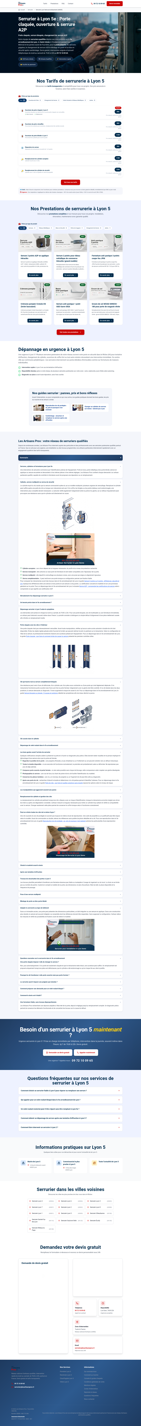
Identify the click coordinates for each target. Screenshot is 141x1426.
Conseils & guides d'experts (93, 1378)
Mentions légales (90, 1385)
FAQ (63, 3)
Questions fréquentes (91, 1396)
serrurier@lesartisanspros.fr (85, 1348)
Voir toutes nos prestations (69, 332)
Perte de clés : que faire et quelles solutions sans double (64, 783)
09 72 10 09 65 (99, 4)
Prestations (54, 3)
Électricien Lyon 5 (66, 1375)
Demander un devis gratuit (59, 1053)
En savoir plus (34, 275)
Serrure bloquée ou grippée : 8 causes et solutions (41, 693)
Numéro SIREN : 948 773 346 (20, 1413)
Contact (70, 3)
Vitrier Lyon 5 (64, 1382)
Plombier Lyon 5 (65, 1371)
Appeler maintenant (87, 1053)
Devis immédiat (114, 3)
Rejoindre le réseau (90, 1392)
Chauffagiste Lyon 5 (67, 1378)
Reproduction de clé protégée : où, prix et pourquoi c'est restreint (64, 821)
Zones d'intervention (91, 1389)
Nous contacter (89, 1399)
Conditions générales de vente (94, 1382)
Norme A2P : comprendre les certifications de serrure (97, 586)
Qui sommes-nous (90, 1371)
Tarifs (45, 3)
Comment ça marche (91, 1375)
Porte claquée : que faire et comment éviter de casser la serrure (47, 636)
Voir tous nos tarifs (70, 182)
